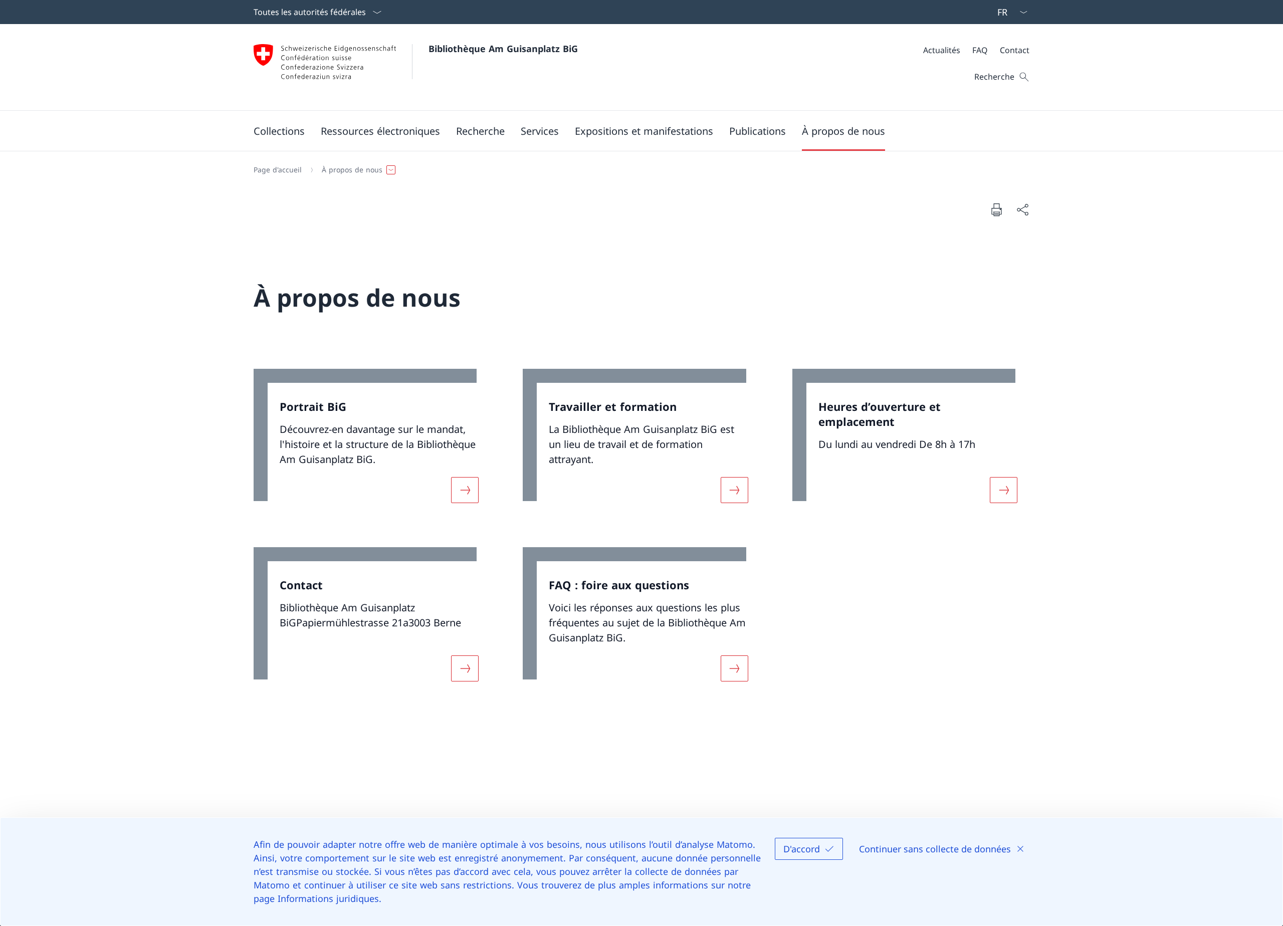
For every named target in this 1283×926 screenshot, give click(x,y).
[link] (372, 442)
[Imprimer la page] (996, 209)
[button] (279, 131)
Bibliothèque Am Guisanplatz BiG (503, 49)
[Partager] (1022, 209)
